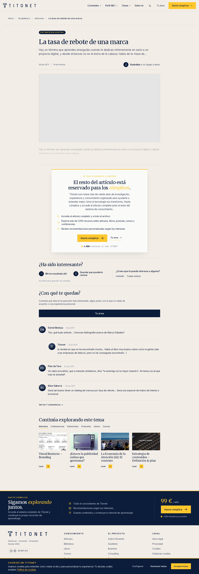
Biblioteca (69, 544)
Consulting (113, 553)
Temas (125, 5)
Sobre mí (139, 5)
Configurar (137, 566)
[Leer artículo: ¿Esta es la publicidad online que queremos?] (84, 441)
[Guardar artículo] (125, 64)
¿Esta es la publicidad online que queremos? (84, 457)
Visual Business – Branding (50, 455)
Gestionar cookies (161, 553)
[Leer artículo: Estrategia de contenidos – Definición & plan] (146, 441)
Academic (113, 544)
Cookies (156, 548)
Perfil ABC (110, 5)
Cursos (67, 553)
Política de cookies (26, 569)
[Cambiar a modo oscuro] (150, 5)
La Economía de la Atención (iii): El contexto (113, 457)
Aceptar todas (181, 566)
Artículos (39, 18)
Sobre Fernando (116, 539)
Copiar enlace (134, 276)
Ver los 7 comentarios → (51, 404)
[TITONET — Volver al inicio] (20, 5)
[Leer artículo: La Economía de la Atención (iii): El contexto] (115, 441)
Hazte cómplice (180, 5)
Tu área (160, 5)
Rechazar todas (158, 566)
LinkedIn (120, 276)
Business (112, 548)
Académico (24, 18)
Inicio (11, 18)
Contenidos (93, 5)
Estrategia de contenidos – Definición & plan (144, 457)
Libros (67, 548)
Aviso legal (157, 539)
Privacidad (157, 544)
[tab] (43, 427)
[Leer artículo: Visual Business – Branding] (53, 441)
